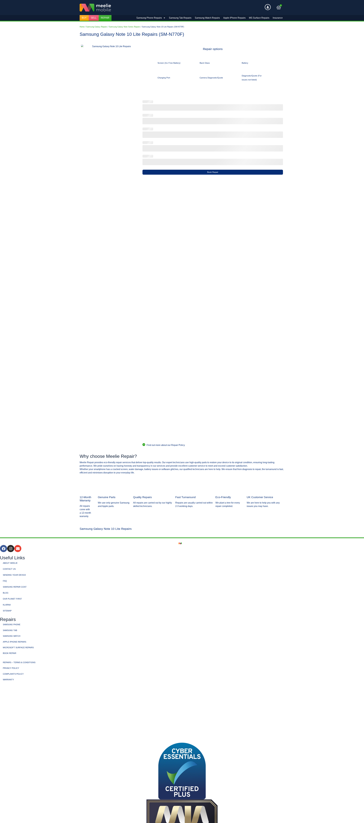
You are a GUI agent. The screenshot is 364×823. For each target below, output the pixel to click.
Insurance (278, 18)
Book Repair (212, 172)
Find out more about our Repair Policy (166, 445)
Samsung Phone (11, 624)
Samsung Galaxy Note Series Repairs (124, 27)
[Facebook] (3, 548)
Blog (5, 593)
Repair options (213, 49)
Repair (105, 18)
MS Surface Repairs (259, 18)
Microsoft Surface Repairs (18, 647)
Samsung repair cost (15, 587)
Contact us (9, 569)
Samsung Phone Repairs (149, 18)
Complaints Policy (13, 674)
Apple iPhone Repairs (234, 18)
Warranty (8, 679)
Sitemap (7, 611)
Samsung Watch (11, 636)
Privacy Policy (11, 668)
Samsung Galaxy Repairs (96, 27)
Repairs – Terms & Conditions (19, 662)
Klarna (7, 605)
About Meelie (10, 563)
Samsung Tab (10, 630)
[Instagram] (10, 548)
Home (82, 27)
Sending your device (14, 575)
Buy (84, 18)
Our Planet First (12, 599)
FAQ (5, 581)
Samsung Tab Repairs (180, 18)
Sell (94, 18)
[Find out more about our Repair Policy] (143, 444)
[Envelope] (17, 548)
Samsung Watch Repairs (207, 18)
